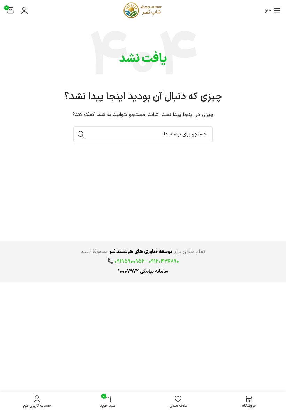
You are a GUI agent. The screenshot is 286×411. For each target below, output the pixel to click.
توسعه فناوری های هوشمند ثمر (140, 251)
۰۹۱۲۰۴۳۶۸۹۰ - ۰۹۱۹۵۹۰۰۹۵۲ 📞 (143, 261)
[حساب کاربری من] (24, 10)
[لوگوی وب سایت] (143, 10)
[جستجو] (81, 134)
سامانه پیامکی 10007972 (143, 271)
